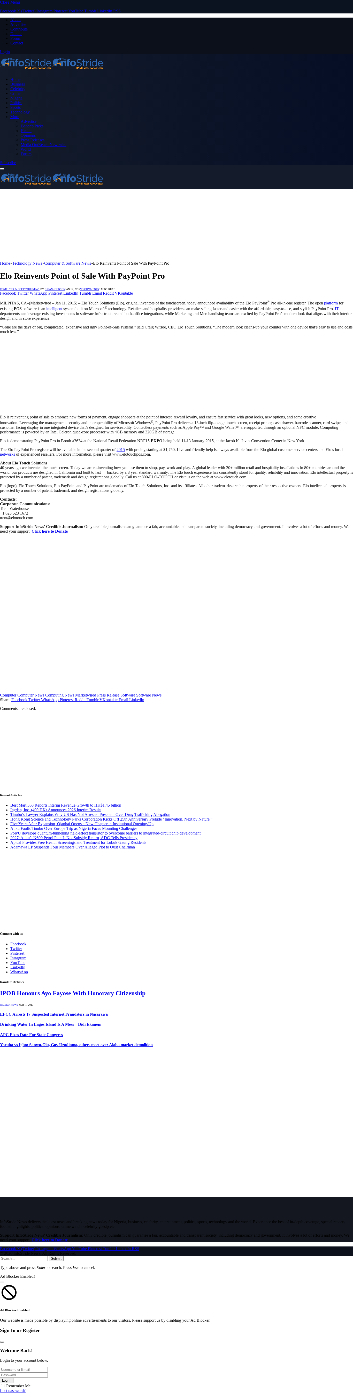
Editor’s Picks (32, 126)
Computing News (59, 695)
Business (17, 84)
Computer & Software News (20, 289)
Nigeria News (9, 1004)
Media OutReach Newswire (43, 144)
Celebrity (17, 89)
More (14, 116)
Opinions (28, 135)
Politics (16, 103)
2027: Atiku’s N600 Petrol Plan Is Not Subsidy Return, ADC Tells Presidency (73, 838)
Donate (16, 34)
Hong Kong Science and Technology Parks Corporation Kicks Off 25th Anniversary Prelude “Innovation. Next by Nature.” (111, 819)
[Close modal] (2, 1282)
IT (337, 309)
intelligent (54, 309)
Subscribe (8, 162)
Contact (16, 43)
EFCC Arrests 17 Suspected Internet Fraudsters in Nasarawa (54, 1014)
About (15, 20)
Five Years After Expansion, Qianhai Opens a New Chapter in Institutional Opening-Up (82, 824)
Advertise (18, 24)
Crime (15, 93)
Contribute (19, 29)
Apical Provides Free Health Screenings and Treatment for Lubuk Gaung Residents (78, 842)
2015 (121, 449)
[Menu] (2, 169)
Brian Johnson (55, 289)
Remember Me (18, 1386)
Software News (149, 695)
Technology (20, 112)
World (26, 149)
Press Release (108, 695)
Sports (15, 107)
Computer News (30, 695)
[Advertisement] (155, 225)
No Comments (89, 289)
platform (331, 303)
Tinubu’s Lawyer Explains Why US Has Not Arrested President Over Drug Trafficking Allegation (90, 814)
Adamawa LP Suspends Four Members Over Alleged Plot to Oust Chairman (72, 847)
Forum (15, 38)
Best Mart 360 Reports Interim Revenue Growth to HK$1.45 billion (65, 805)
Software (127, 695)
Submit (56, 1258)
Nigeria (16, 98)
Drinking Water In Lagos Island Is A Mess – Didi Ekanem (50, 1024)
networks (7, 454)
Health (26, 130)
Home (15, 79)
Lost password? (13, 1390)
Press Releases (32, 140)
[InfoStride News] (51, 70)
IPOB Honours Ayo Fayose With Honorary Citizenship (72, 993)
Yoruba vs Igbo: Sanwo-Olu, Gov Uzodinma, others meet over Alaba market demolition (76, 1045)
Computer (8, 695)
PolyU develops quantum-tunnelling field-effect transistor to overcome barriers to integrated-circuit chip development (105, 833)
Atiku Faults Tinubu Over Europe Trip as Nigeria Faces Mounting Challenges (73, 828)
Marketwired (85, 695)
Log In (6, 1380)
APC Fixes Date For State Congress (31, 1034)
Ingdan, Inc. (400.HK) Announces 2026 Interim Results (55, 810)
